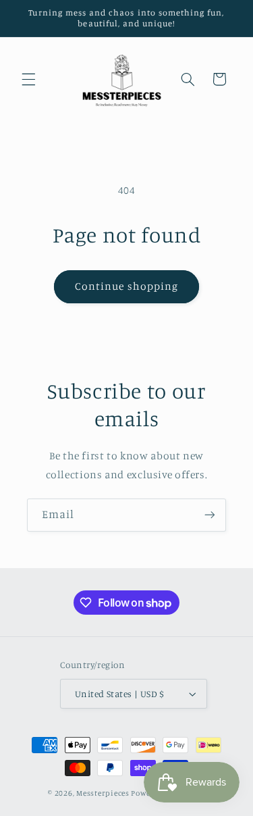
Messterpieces (103, 793)
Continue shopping (126, 286)
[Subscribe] (209, 515)
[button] (28, 79)
